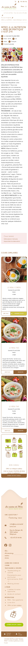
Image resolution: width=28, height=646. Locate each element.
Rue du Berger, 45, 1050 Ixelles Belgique (16, 532)
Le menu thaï (14, 348)
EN (23, 1)
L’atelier (7, 587)
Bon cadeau (14, 465)
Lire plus (5, 313)
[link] (15, 1)
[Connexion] (18, 1)
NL (26, 1)
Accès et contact (14, 594)
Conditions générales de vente (15, 641)
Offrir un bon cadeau (14, 475)
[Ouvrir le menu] (24, 7)
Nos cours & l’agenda (6, 17)
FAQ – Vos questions (15, 600)
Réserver (20, 372)
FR (21, 1)
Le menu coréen (14, 287)
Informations (9, 597)
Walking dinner (13, 583)
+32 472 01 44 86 (16, 537)
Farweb (6, 642)
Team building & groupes (13, 568)
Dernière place (19, 313)
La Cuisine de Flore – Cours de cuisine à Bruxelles (15, 12)
